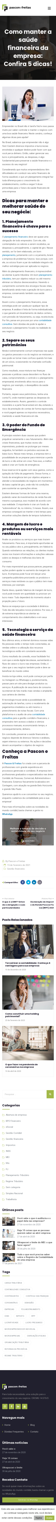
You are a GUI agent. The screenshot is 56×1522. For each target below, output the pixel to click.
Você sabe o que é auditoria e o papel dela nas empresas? (34, 1219)
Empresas (9, 1309)
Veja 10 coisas (10, 1458)
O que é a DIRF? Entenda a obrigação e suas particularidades (13, 905)
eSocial (9, 1127)
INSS (8, 1151)
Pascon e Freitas (17, 861)
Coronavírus (11, 1303)
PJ (7, 1169)
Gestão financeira (15, 868)
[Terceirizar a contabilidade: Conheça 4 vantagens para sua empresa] (28, 942)
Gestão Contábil (14, 1133)
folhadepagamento (30, 1309)
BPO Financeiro (13, 1121)
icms (7, 1316)
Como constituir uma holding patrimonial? (22, 1015)
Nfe (7, 1163)
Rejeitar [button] (39, 1518)
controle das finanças (37, 1296)
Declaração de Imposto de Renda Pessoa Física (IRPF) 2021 (42, 905)
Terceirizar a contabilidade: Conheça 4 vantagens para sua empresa (27, 964)
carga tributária (13, 1283)
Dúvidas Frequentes (14, 1431)
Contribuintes (12, 1296)
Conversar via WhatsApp (28, 1500)
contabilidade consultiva (17, 1289)
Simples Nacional (14, 1193)
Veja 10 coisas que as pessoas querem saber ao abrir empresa (33, 1231)
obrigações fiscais (36, 1336)
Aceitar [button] (49, 1518)
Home (7, 1425)
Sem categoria (13, 1187)
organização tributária (17, 1342)
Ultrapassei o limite (12, 1467)
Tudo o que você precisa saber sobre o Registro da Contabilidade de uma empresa (35, 1257)
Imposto (20, 1316)
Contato (34, 1431)
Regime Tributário (14, 1181)
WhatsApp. (7, 814)
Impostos (10, 1145)
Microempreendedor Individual (20, 1329)
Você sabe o (8, 1448)
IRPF (33, 1316)
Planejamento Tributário (17, 1175)
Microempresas (12, 1336)
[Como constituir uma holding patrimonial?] (28, 993)
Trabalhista (11, 1199)
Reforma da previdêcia (16, 1349)
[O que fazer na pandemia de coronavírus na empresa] (28, 1043)
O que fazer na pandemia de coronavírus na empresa (21, 1066)
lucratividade (11, 1323)
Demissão (29, 1303)
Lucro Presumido (34, 1323)
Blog (32, 1425)
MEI (7, 1157)
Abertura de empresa (16, 1115)
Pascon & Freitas (13, 763)
